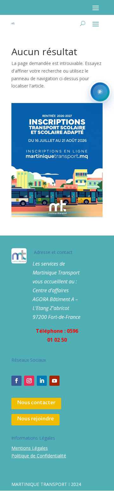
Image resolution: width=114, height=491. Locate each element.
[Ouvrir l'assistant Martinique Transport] (100, 91)
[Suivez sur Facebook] (16, 381)
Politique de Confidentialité (38, 456)
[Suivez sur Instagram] (29, 381)
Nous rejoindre (35, 418)
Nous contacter (36, 402)
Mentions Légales (29, 448)
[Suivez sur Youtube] (54, 381)
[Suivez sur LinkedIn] (42, 381)
